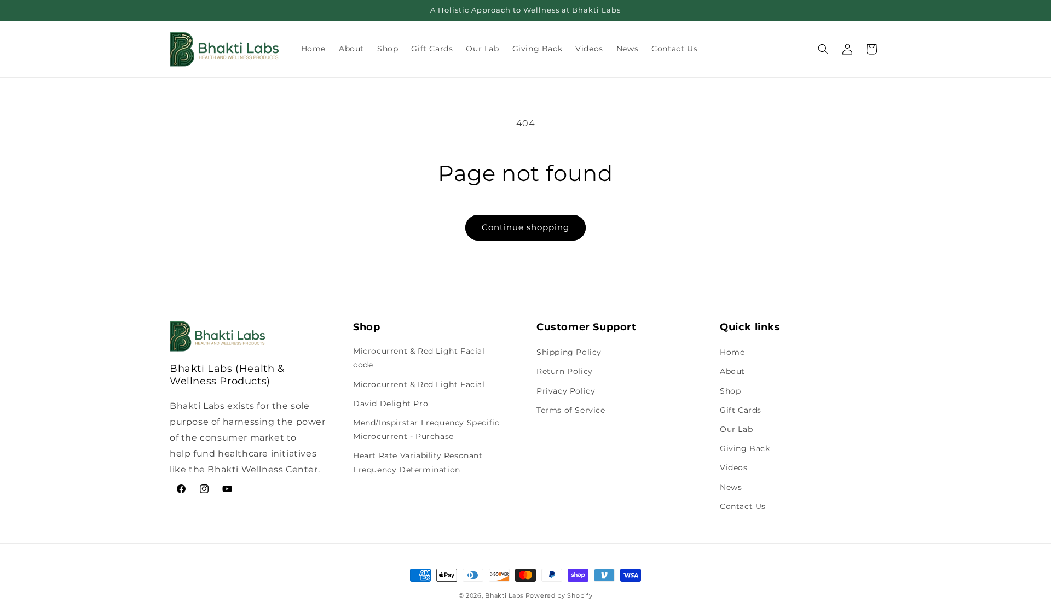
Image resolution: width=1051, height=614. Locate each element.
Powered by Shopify (559, 595)
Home (732, 352)
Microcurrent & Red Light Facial (419, 384)
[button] (823, 49)
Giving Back (745, 448)
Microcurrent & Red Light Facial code (419, 358)
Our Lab (736, 429)
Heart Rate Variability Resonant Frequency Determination (418, 462)
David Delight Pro (390, 403)
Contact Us (743, 506)
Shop (730, 391)
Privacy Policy (565, 391)
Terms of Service (570, 410)
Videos (734, 467)
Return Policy (564, 371)
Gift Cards (740, 410)
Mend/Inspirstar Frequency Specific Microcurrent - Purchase (426, 429)
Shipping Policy (569, 352)
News (731, 487)
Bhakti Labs (504, 595)
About (732, 371)
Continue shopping (525, 227)
